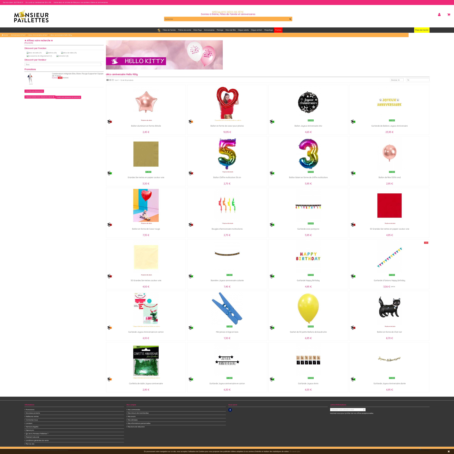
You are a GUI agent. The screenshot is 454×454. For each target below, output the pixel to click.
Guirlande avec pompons (308, 229)
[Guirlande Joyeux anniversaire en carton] (227, 360)
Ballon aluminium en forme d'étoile (146, 126)
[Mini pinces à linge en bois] (227, 308)
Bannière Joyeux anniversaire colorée (227, 280)
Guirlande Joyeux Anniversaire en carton (146, 332)
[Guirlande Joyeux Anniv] (308, 360)
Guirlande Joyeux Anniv (308, 383)
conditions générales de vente (37, 440)
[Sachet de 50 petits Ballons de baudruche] (308, 308)
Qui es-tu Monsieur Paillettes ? (37, 434)
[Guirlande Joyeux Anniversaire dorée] (389, 360)
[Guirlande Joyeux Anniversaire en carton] (145, 308)
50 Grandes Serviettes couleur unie (146, 280)
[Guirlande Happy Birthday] (308, 256)
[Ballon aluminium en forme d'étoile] (145, 102)
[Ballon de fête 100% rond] (389, 153)
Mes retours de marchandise (138, 413)
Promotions (30, 69)
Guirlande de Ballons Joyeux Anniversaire (389, 126)
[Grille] (108, 80)
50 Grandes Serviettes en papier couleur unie (389, 229)
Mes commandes (134, 410)
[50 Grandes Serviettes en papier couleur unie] (389, 205)
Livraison (29, 423)
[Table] (113, 80)
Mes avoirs (131, 416)
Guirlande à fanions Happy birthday (389, 280)
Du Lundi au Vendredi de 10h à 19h (38, 2)
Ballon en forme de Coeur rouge (146, 229)
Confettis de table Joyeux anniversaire (146, 383)
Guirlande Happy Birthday (308, 280)
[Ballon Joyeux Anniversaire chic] (308, 102)
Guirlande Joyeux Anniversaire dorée (389, 383)
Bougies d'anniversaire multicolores (227, 229)
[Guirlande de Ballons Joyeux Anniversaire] (389, 102)
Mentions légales (32, 427)
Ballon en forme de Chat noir (389, 332)
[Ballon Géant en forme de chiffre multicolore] (308, 153)
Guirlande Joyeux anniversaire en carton (227, 383)
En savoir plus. (295, 451)
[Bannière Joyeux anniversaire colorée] (227, 256)
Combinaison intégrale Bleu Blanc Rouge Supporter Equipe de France (77, 74)
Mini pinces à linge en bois (227, 332)
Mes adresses (133, 420)
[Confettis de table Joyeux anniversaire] (145, 360)
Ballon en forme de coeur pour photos (227, 126)
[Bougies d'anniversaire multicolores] (227, 205)
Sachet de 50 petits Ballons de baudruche (308, 332)
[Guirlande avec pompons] (308, 205)
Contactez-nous (32, 420)
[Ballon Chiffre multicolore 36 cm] (227, 153)
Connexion (439, 15)
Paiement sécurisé (32, 437)
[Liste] (110, 80)
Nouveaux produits (33, 413)
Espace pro (30, 430)
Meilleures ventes (32, 416)
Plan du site (30, 444)
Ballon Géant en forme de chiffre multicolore (308, 177)
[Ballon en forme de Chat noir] (389, 308)
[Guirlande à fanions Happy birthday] (389, 256)
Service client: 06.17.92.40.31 (13, 2)
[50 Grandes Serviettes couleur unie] (145, 256)
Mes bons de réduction (136, 427)
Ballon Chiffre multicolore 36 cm (227, 177)
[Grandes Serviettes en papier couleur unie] (145, 153)
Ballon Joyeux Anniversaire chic (308, 126)
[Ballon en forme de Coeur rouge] (145, 205)
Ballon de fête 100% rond (390, 177)
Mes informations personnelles (139, 423)
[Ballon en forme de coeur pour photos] (227, 102)
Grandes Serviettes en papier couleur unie (146, 177)
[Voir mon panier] (448, 15)
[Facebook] (230, 410)
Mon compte (131, 405)
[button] (209, 30)
